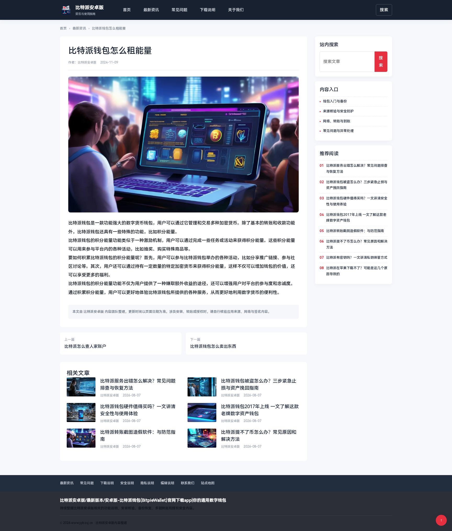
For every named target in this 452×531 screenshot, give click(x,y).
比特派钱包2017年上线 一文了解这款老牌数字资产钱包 (356, 218)
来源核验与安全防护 (338, 111)
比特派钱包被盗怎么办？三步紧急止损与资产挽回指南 (356, 185)
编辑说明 (167, 483)
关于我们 (236, 10)
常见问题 (179, 10)
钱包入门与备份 (335, 101)
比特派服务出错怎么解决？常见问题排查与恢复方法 (356, 169)
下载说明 (208, 10)
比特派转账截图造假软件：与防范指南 (355, 231)
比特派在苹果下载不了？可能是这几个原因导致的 (356, 271)
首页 (127, 10)
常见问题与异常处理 (338, 131)
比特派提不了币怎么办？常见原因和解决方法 (356, 244)
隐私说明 (147, 483)
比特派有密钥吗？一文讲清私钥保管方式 (356, 257)
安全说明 (127, 483)
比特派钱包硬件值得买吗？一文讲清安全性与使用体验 (356, 201)
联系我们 (187, 483)
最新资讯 (151, 10)
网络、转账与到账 (336, 121)
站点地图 (207, 483)
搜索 (384, 9)
